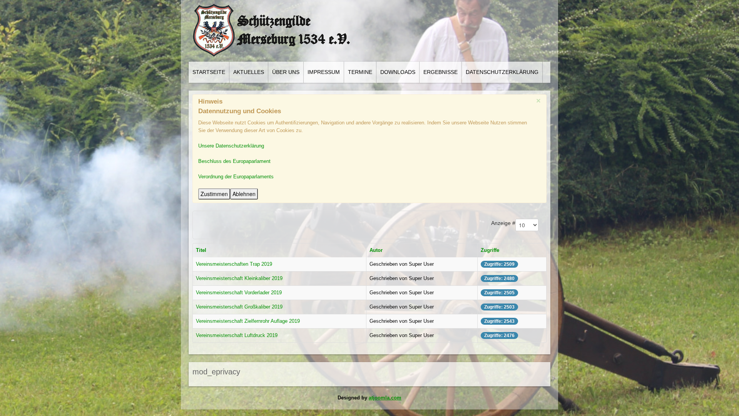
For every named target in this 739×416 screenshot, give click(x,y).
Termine (360, 72)
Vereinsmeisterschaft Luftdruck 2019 (237, 335)
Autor (376, 250)
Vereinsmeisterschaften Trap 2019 (234, 264)
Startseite (208, 72)
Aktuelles (248, 72)
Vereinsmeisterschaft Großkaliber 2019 (239, 307)
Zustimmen (214, 194)
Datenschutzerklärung (502, 72)
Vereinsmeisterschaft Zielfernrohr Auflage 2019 (248, 321)
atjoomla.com (385, 398)
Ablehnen (244, 194)
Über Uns (285, 72)
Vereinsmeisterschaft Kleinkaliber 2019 (239, 278)
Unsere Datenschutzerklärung (231, 146)
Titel (201, 250)
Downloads (397, 72)
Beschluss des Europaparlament (234, 161)
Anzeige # (503, 223)
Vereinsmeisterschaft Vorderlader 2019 (239, 292)
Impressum (324, 72)
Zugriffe (490, 250)
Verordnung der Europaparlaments (236, 176)
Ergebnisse (440, 72)
